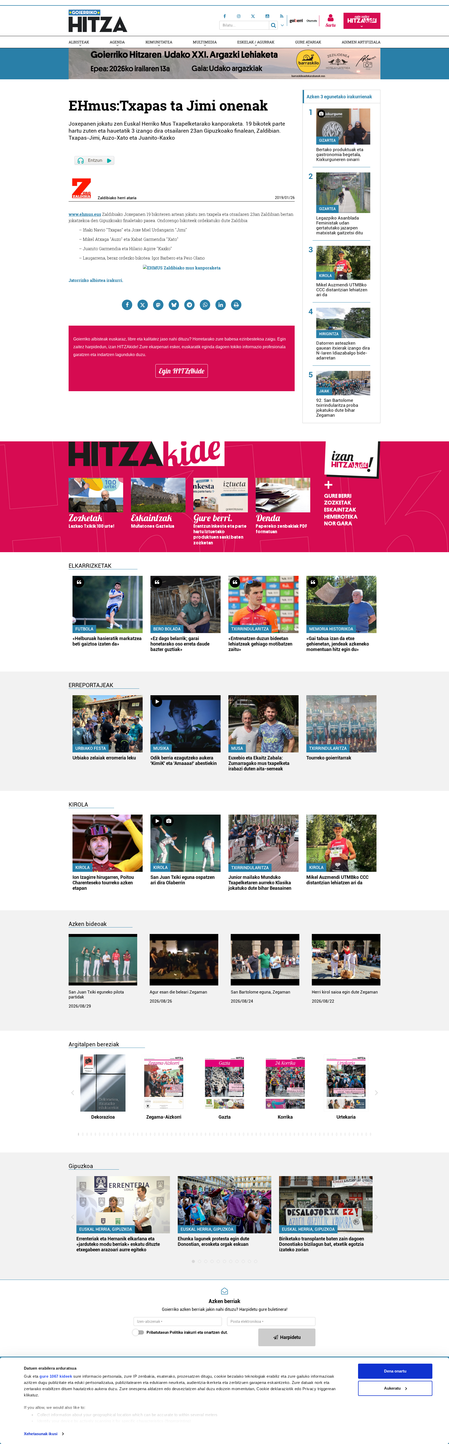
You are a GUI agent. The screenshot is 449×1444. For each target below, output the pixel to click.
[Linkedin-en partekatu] (220, 305)
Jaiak (324, 391)
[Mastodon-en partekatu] (158, 305)
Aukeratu (392, 1388)
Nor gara (338, 523)
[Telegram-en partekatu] (189, 305)
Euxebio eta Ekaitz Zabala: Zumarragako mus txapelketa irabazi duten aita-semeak (258, 763)
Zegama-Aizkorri (163, 1117)
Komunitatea (159, 42)
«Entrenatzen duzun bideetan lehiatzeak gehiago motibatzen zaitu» (260, 644)
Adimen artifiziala (361, 42)
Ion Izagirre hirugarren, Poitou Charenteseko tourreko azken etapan (103, 882)
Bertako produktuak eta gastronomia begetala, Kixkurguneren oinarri (339, 154)
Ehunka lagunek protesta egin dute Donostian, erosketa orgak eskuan (213, 1241)
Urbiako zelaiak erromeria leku (104, 757)
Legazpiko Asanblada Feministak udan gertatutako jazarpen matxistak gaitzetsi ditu (339, 225)
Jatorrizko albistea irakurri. (96, 280)
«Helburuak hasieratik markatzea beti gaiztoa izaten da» (107, 641)
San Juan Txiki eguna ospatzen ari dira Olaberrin (182, 879)
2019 (279, 198)
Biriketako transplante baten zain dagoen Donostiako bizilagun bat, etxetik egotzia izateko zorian (321, 1244)
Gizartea (327, 140)
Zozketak (337, 503)
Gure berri (337, 496)
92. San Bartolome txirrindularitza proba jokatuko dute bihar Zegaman (337, 408)
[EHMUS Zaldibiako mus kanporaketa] (182, 267)
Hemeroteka (341, 517)
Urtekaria (346, 1117)
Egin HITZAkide (181, 370)
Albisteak (79, 42)
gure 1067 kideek (55, 1376)
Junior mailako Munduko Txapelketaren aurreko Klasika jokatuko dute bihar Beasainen (259, 882)
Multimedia (205, 42)
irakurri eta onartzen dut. (187, 1332)
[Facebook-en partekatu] (127, 305)
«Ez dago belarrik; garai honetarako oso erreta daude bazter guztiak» (179, 644)
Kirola (325, 276)
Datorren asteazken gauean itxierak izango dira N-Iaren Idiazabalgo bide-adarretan (343, 350)
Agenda (117, 42)
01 (287, 198)
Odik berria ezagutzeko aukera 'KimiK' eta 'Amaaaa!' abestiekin (183, 760)
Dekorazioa (103, 1117)
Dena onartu (395, 1371)
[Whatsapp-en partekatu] (205, 305)
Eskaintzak (340, 510)
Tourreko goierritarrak (328, 757)
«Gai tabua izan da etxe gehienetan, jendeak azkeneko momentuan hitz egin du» (337, 644)
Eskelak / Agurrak (255, 42)
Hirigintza (329, 334)
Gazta (225, 1117)
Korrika (285, 1117)
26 (292, 198)
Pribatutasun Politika (165, 1332)
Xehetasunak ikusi (40, 1434)
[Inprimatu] (236, 305)
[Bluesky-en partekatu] (174, 305)
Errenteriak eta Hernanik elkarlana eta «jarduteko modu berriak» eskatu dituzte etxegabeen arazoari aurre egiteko (118, 1244)
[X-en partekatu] (142, 305)
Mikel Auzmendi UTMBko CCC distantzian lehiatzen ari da (341, 289)
